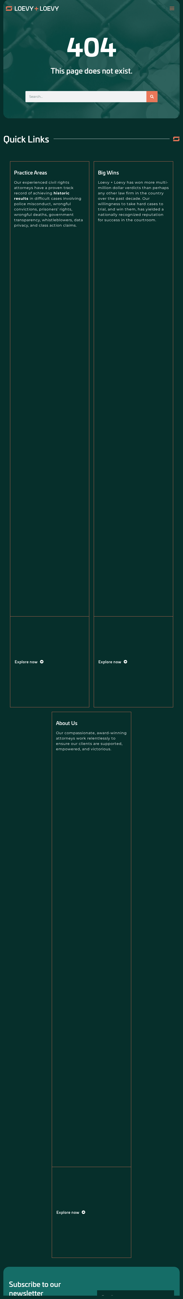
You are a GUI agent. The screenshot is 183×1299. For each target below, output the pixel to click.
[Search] (152, 96)
